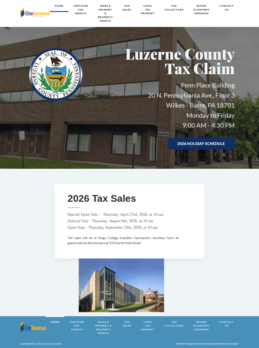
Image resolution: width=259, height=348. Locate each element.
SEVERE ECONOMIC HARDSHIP (201, 9)
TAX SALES (127, 7)
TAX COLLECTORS (174, 7)
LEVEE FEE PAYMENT (148, 9)
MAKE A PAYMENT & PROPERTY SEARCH (105, 13)
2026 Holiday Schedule (201, 143)
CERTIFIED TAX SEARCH (80, 9)
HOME (59, 5)
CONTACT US (226, 7)
